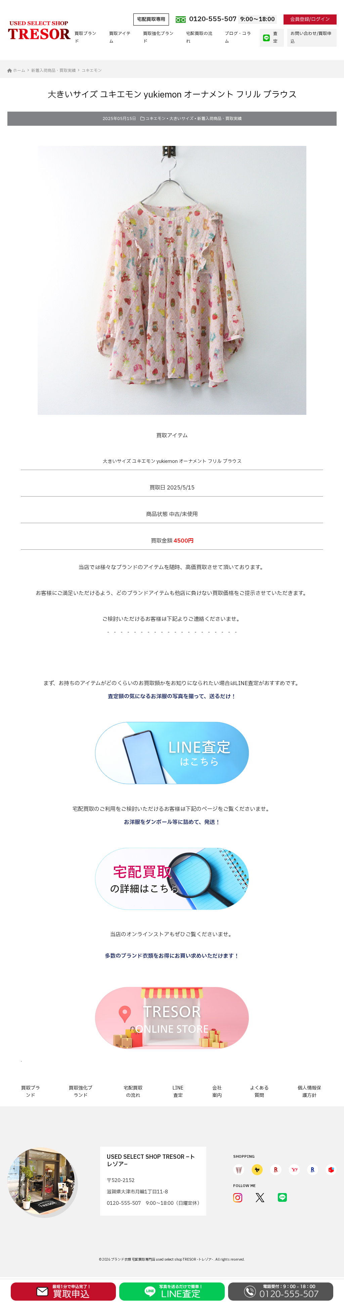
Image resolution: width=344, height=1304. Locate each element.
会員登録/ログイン (310, 19)
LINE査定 (177, 1091)
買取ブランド (85, 37)
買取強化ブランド (158, 37)
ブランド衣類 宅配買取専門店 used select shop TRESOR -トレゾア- (162, 1259)
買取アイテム (120, 37)
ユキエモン (155, 119)
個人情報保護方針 (309, 1091)
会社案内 (217, 1091)
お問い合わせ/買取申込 (311, 37)
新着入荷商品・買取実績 (219, 119)
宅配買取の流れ (199, 37)
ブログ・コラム (238, 37)
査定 (275, 37)
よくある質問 (259, 1091)
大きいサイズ (181, 119)
